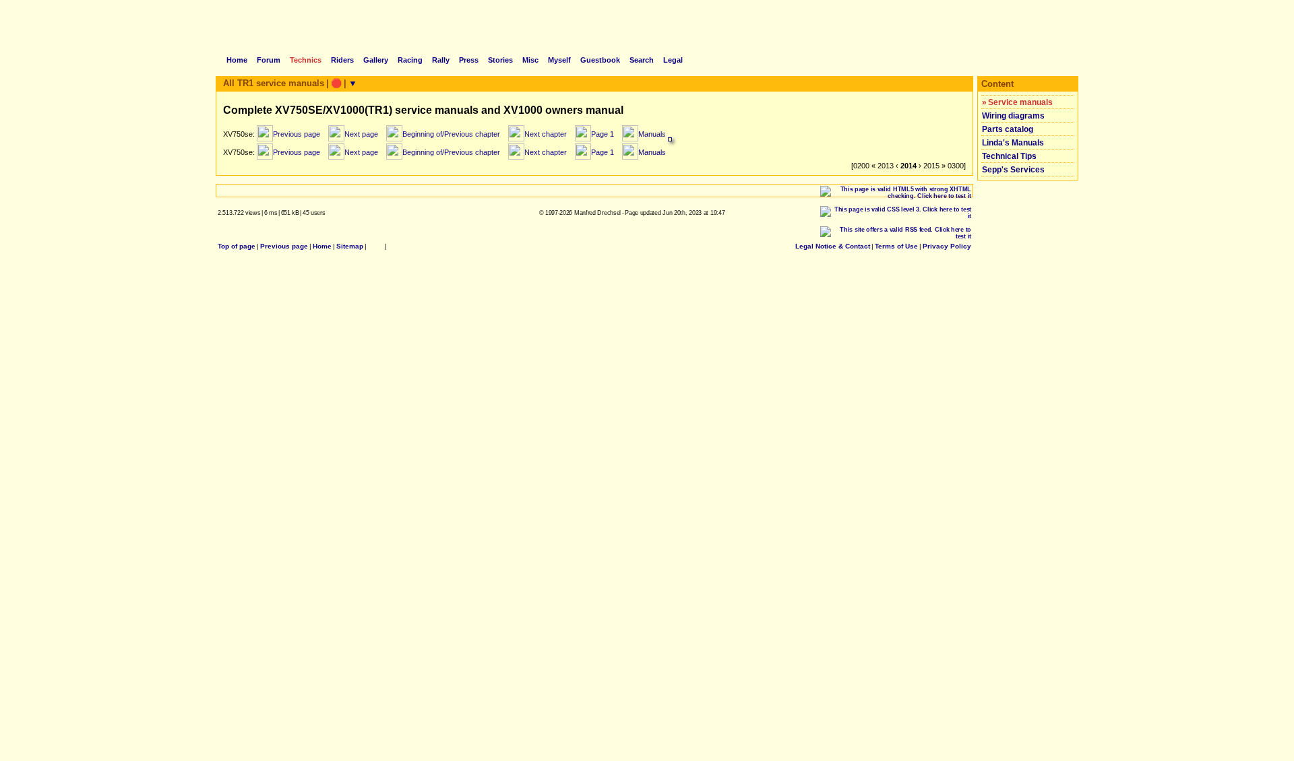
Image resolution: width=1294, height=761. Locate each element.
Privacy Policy (947, 246)
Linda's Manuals (1013, 142)
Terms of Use (896, 246)
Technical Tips (1009, 156)
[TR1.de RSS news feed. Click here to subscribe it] (392, 246)
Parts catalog (1007, 129)
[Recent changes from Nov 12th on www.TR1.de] (375, 246)
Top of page (236, 246)
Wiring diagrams (1013, 116)
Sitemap (349, 246)
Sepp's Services (1013, 169)
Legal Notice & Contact (832, 246)
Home (322, 246)
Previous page (284, 246)
